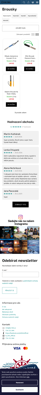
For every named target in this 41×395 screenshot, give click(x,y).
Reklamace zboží (7, 312)
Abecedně (5, 20)
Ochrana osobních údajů (10, 317)
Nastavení (20, 382)
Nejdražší (23, 16)
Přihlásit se (9, 290)
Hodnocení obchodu (20, 121)
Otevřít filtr (20, 28)
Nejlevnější (16, 16)
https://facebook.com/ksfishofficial (16, 333)
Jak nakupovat (7, 309)
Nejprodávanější (32, 16)
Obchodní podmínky (9, 315)
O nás (4, 307)
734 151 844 (9, 331)
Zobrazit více (20, 204)
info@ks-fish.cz (10, 328)
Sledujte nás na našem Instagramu (21, 222)
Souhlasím (20, 389)
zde (28, 377)
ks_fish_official (10, 336)
